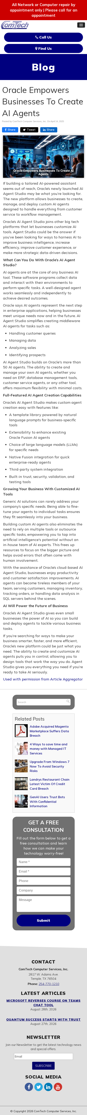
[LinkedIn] (48, 1086)
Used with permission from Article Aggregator (43, 679)
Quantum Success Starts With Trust (43, 1019)
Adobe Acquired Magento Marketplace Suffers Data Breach (49, 730)
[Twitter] (39, 1086)
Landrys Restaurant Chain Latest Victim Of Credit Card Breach (49, 783)
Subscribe (43, 1066)
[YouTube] (58, 1086)
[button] (81, 25)
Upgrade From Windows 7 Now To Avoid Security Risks (49, 766)
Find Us (44, 48)
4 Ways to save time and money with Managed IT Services (48, 748)
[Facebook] (29, 1086)
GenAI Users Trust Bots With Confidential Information (47, 801)
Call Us (45, 37)
